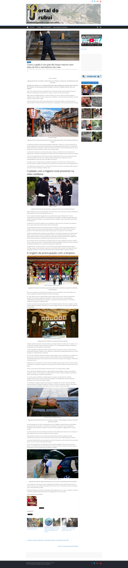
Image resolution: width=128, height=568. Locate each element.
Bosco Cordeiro (43, 69)
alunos (41, 85)
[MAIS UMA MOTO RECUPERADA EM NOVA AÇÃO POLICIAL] (97, 114)
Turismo (39, 27)
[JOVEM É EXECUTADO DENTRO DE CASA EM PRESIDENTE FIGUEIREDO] (86, 102)
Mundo (29, 62)
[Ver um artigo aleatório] (100, 27)
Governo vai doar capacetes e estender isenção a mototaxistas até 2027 (47, 540)
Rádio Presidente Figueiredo (60, 27)
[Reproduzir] (83, 44)
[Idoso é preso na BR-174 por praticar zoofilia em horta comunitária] (97, 137)
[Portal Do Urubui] (27, 27)
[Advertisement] (91, 62)
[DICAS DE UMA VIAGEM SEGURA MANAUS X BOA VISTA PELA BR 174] (97, 125)
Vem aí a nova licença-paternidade (68, 546)
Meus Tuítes (84, 49)
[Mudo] (98, 44)
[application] (91, 40)
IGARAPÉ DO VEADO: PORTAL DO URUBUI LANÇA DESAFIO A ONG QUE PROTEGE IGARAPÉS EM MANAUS (51, 529)
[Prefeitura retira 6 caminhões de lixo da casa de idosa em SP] (35, 522)
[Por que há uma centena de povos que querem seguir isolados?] (86, 114)
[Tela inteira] (100, 44)
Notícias (32, 27)
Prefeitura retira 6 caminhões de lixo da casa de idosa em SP (35, 528)
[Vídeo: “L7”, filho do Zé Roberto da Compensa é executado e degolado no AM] (86, 125)
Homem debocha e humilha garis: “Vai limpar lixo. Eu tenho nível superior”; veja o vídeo (69, 529)
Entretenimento (47, 27)
